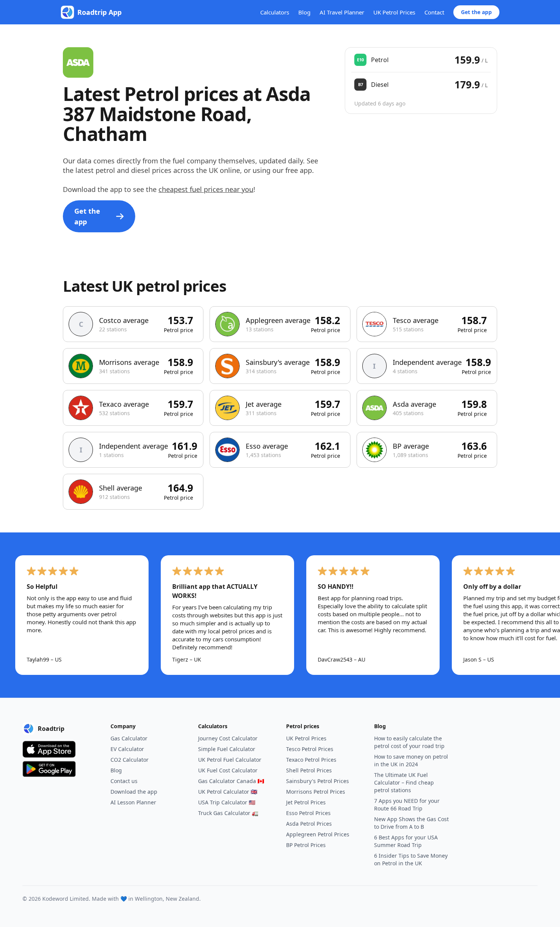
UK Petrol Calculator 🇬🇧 (227, 791)
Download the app (133, 791)
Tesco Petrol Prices (309, 749)
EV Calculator (127, 749)
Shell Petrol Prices (309, 770)
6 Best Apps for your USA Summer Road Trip (406, 841)
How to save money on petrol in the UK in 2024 (411, 760)
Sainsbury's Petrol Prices (317, 781)
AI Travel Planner (342, 12)
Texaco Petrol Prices (311, 759)
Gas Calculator (128, 738)
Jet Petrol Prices (306, 802)
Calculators (274, 12)
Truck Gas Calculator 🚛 (228, 813)
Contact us (124, 781)
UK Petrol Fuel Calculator (229, 759)
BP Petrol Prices (306, 845)
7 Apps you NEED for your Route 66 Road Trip (407, 804)
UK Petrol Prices (394, 12)
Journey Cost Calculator (228, 738)
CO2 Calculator (129, 759)
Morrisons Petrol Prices (315, 791)
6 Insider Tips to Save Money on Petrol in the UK (411, 859)
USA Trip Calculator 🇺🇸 (226, 802)
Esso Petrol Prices (308, 813)
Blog (304, 12)
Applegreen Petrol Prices (317, 834)
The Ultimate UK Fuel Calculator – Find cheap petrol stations (404, 782)
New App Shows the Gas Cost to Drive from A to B (411, 822)
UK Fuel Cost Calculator (228, 770)
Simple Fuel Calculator (226, 749)
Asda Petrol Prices (309, 823)
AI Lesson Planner (133, 802)
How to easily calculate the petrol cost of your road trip (409, 742)
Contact (434, 12)
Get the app (476, 12)
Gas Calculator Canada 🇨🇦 (231, 781)
